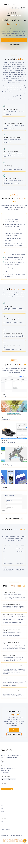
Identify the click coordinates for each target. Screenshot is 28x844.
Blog (2, 805)
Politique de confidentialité (6, 826)
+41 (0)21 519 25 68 (5, 770)
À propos (3, 802)
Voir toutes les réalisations (14, 518)
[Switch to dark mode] (18, 7)
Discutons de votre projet (7, 789)
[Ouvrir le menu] (24, 7)
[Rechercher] (12, 7)
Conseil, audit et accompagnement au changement (15, 275)
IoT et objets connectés (11, 272)
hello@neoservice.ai (5, 772)
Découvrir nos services (14, 734)
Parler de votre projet (14, 40)
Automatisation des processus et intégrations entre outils (14, 263)
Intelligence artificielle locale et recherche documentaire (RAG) (14, 258)
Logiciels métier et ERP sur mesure (15, 254)
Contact (3, 786)
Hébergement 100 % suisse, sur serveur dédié (14, 268)
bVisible (2, 808)
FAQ (1, 824)
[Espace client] (21, 7)
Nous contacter (14, 730)
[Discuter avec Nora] (25, 841)
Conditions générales (5, 829)
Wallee (2, 811)
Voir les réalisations (14, 44)
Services (2, 800)
